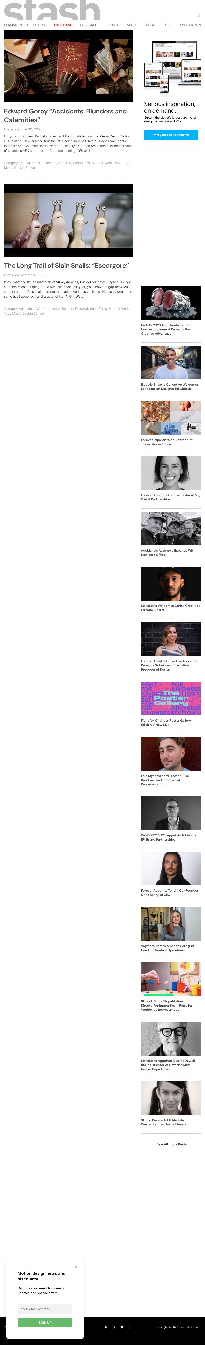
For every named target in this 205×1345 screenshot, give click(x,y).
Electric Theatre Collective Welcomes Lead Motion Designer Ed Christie (170, 386)
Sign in (195, 25)
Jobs (167, 25)
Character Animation (41, 163)
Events (186, 25)
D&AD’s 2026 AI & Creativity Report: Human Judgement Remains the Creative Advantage (168, 329)
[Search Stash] (198, 15)
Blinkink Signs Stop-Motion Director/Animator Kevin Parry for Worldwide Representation (166, 1005)
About (132, 25)
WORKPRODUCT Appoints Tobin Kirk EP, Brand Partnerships (169, 837)
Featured (64, 163)
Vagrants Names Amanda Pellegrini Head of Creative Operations (167, 948)
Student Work (102, 163)
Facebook (130, 1327)
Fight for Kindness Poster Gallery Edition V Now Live (166, 722)
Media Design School (20, 168)
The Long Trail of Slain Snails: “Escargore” (66, 265)
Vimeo (122, 1327)
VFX (117, 163)
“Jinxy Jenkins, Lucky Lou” (76, 282)
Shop (150, 25)
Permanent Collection (24, 25)
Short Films (81, 163)
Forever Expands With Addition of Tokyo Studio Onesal (167, 442)
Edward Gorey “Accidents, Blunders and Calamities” (65, 115)
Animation (26, 309)
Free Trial (63, 25)
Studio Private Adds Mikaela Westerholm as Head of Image (163, 1122)
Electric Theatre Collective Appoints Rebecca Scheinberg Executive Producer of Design (169, 665)
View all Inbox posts (171, 1144)
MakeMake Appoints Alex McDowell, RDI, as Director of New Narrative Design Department (168, 1065)
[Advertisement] (68, 358)
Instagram (106, 1327)
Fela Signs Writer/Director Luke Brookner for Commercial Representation (165, 780)
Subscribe (89, 25)
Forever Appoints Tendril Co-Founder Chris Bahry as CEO (169, 892)
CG (21, 163)
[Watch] (84, 151)
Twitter (114, 1327)
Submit (112, 25)
